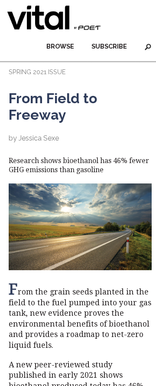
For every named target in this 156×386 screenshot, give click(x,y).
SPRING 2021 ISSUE (37, 71)
